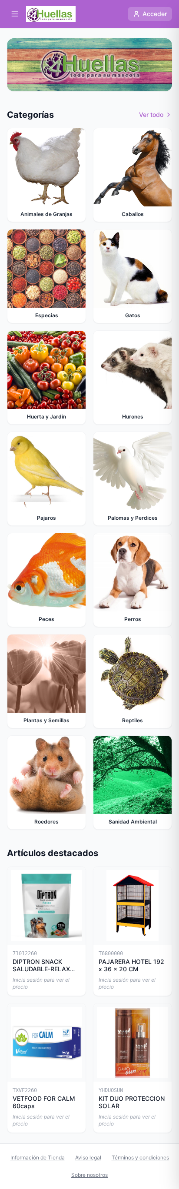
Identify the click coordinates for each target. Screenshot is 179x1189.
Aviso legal (88, 1157)
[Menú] (15, 14)
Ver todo (151, 114)
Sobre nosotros (89, 1175)
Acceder (155, 13)
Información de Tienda (37, 1157)
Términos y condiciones (140, 1157)
